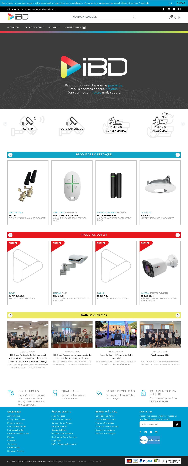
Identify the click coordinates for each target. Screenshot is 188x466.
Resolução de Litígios (105, 430)
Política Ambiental (15, 430)
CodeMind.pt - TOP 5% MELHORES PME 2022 (83, 462)
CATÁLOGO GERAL (33, 27)
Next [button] (183, 124)
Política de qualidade (16, 426)
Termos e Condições (104, 423)
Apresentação (13, 416)
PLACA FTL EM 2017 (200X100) (22, 298)
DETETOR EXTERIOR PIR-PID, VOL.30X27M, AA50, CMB (71, 299)
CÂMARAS (145, 293)
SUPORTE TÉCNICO (72, 27)
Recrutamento (13, 447)
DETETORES (57, 293)
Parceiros (11, 440)
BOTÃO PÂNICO (58, 212)
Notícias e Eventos (15, 451)
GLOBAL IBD (13, 27)
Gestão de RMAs (58, 430)
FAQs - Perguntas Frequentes (64, 444)
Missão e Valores (14, 423)
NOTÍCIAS (52, 27)
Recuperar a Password (61, 419)
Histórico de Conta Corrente (64, 437)
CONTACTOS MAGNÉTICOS (107, 212)
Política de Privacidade (105, 419)
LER (170, 3)
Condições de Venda (104, 416)
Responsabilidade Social (18, 433)
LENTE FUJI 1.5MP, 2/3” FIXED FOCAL (112, 298)
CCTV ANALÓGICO (16, 212)
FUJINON (100, 293)
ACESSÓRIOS (146, 212)
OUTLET (12, 293)
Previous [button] (5, 124)
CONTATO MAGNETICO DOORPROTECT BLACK (114, 219)
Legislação (56, 440)
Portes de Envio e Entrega (107, 426)
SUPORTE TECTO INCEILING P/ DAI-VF (157, 218)
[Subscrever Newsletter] (177, 424)
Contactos (12, 444)
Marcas (10, 437)
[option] (28, 124)
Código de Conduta (16, 419)
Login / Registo (58, 416)
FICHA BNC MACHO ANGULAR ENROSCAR (27, 218)
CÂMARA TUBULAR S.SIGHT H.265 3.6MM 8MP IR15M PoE (159, 299)
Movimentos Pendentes (62, 433)
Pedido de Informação (105, 433)
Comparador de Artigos (61, 423)
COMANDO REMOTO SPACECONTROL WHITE (69, 219)
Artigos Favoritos (59, 426)
